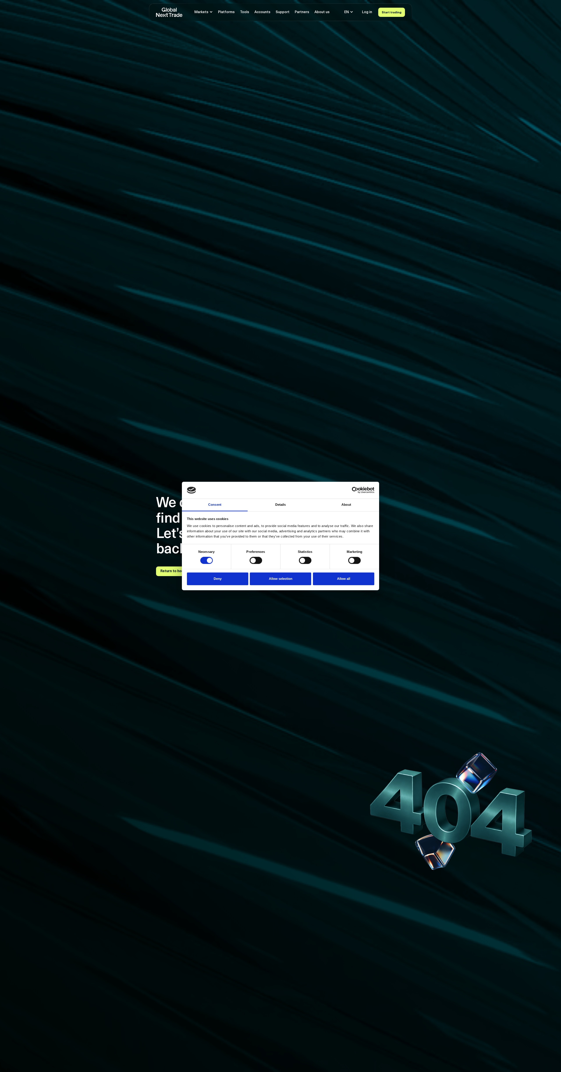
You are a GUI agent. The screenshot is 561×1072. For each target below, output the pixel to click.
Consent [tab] (214, 504)
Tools (244, 12)
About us (322, 12)
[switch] (256, 560)
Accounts (262, 12)
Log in (367, 12)
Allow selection (280, 578)
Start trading (391, 12)
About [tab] (346, 504)
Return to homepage (177, 571)
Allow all (343, 578)
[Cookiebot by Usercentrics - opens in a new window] (355, 490)
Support (282, 12)
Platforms (226, 12)
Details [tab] (280, 504)
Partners (302, 12)
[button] (203, 12)
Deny (218, 578)
